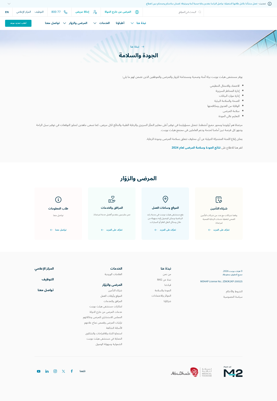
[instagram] (55, 371)
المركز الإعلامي (23, 12)
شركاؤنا (167, 301)
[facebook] (72, 371)
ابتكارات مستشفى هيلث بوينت (105, 306)
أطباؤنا (120, 23)
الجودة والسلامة (163, 290)
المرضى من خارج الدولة (118, 12)
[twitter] (63, 371)
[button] (8, 4)
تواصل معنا (52, 23)
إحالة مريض (82, 12)
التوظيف (39, 12)
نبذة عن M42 (164, 279)
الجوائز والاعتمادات (161, 295)
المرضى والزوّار (78, 23)
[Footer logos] (236, 371)
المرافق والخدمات (113, 301)
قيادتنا (167, 285)
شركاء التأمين (115, 290)
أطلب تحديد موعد (18, 23)
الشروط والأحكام (234, 291)
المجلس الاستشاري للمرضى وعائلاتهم (102, 317)
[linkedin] (47, 371)
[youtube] (38, 371)
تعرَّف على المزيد (221, 230)
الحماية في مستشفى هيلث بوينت (104, 338)
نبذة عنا (141, 23)
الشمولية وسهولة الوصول (109, 344)
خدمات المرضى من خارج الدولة (106, 312)
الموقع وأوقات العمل (111, 296)
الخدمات (104, 23)
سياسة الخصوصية (233, 297)
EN (7, 12)
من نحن (167, 274)
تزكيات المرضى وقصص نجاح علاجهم (103, 322)
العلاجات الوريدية (113, 274)
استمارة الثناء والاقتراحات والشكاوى (103, 333)
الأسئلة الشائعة (114, 328)
